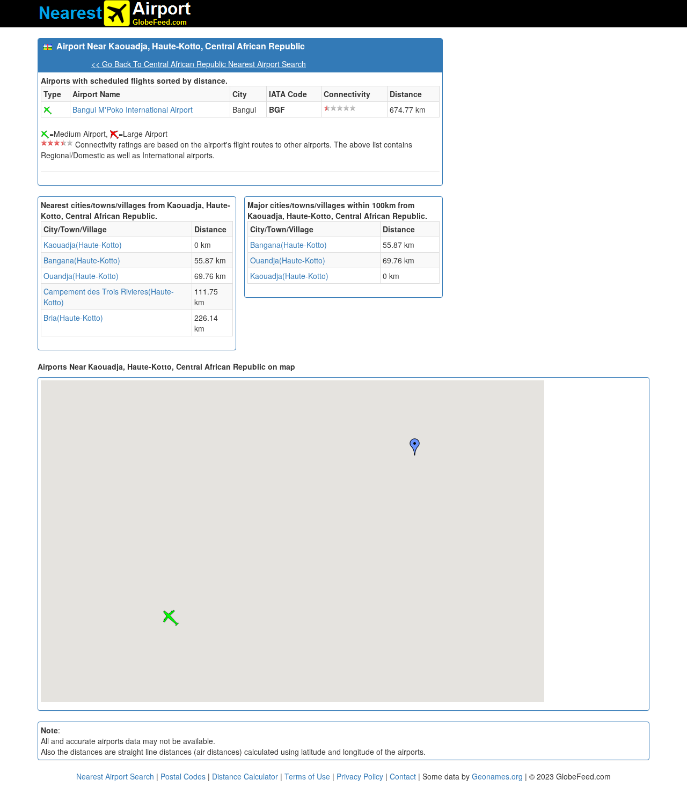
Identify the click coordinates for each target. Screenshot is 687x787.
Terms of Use (308, 776)
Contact (403, 776)
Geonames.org (497, 776)
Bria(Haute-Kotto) (73, 317)
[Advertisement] (550, 113)
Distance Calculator (245, 776)
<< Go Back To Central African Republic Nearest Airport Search (198, 63)
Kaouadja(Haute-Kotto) (82, 244)
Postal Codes (183, 776)
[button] (170, 618)
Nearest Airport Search (115, 776)
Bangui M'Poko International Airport (132, 109)
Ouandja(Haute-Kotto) (81, 275)
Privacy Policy (361, 776)
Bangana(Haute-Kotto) (81, 260)
